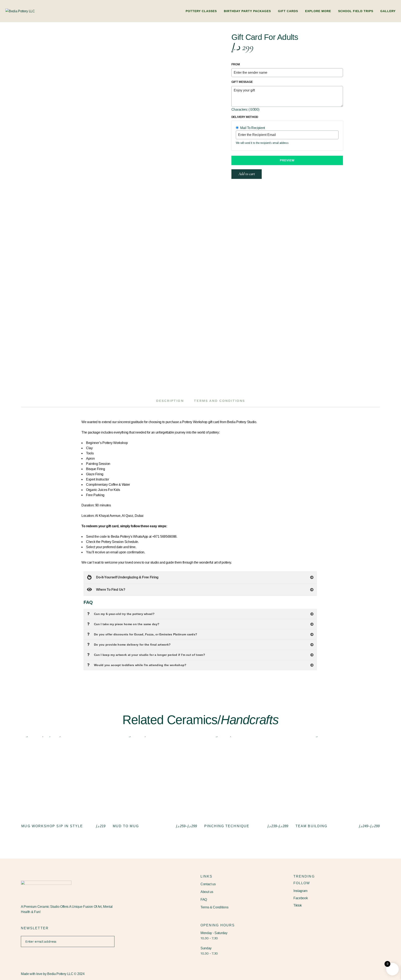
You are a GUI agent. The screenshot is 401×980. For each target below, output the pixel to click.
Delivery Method (244, 117)
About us (206, 892)
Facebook (300, 898)
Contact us (208, 884)
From (235, 64)
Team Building (311, 826)
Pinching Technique (226, 826)
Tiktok (297, 905)
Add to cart (247, 173)
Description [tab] (170, 401)
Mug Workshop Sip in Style (52, 826)
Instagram (300, 891)
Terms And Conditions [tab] (219, 401)
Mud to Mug (126, 826)
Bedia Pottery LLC (60, 974)
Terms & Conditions (214, 907)
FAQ (203, 899)
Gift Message (242, 81)
